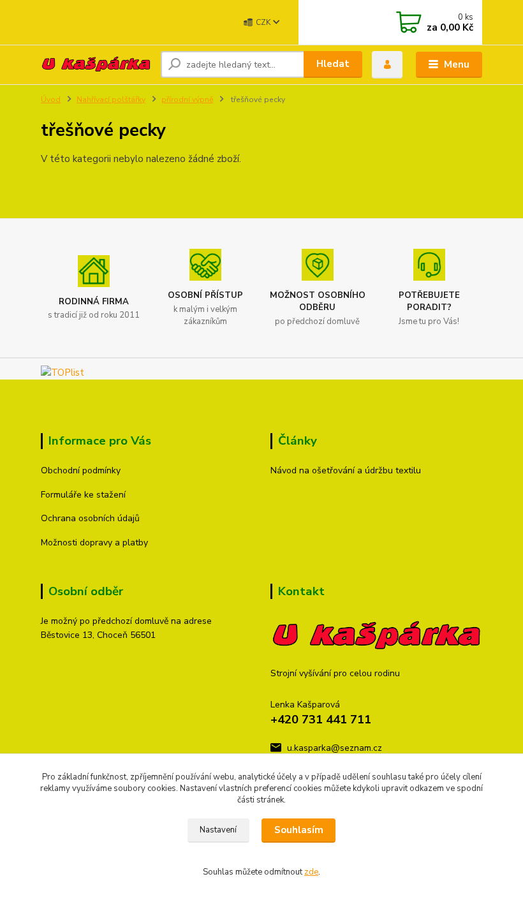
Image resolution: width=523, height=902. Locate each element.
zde (311, 872)
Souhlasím (298, 830)
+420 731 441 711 (320, 719)
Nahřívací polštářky (111, 99)
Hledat (333, 63)
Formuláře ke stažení (83, 495)
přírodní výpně (187, 99)
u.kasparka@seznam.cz (334, 748)
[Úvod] (96, 64)
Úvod (51, 99)
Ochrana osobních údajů (90, 518)
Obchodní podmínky (81, 470)
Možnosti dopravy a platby (94, 542)
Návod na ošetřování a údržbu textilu (345, 470)
